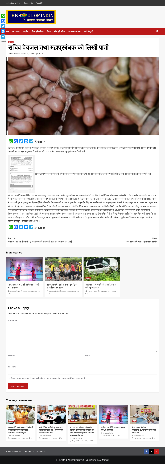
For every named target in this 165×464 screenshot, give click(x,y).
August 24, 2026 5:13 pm (31, 291)
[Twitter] (3, 26)
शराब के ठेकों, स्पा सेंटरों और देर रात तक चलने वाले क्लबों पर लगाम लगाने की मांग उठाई (40, 240)
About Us (39, 3)
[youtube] (156, 451)
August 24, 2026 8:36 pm (49, 438)
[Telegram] (3, 36)
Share (39, 142)
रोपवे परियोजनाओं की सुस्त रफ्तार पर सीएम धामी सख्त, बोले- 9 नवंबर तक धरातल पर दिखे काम (51, 430)
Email (87, 355)
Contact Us (28, 3)
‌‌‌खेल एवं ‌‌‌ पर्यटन (59, 31)
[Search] (157, 31)
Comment (13, 320)
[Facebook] (3, 21)
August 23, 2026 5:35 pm (70, 291)
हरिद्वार (41, 421)
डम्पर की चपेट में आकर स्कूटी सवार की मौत (141, 240)
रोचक (49, 31)
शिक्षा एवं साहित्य (38, 31)
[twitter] (151, 451)
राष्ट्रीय (25, 31)
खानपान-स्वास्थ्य (74, 31)
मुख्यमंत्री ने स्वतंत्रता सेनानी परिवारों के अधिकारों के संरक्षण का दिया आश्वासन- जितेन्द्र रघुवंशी (20, 430)
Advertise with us (13, 3)
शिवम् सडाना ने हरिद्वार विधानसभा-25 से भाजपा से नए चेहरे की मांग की (144, 430)
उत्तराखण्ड (16, 31)
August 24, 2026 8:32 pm (80, 441)
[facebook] (146, 451)
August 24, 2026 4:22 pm (142, 438)
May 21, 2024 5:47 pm (31, 54)
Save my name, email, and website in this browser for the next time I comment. (48, 378)
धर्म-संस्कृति (88, 31)
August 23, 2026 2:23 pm (108, 291)
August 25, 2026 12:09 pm (19, 438)
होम (7, 31)
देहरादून (11, 42)
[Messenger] (3, 31)
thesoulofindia (15, 54)
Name (11, 355)
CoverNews (91, 459)
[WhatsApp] (3, 16)
